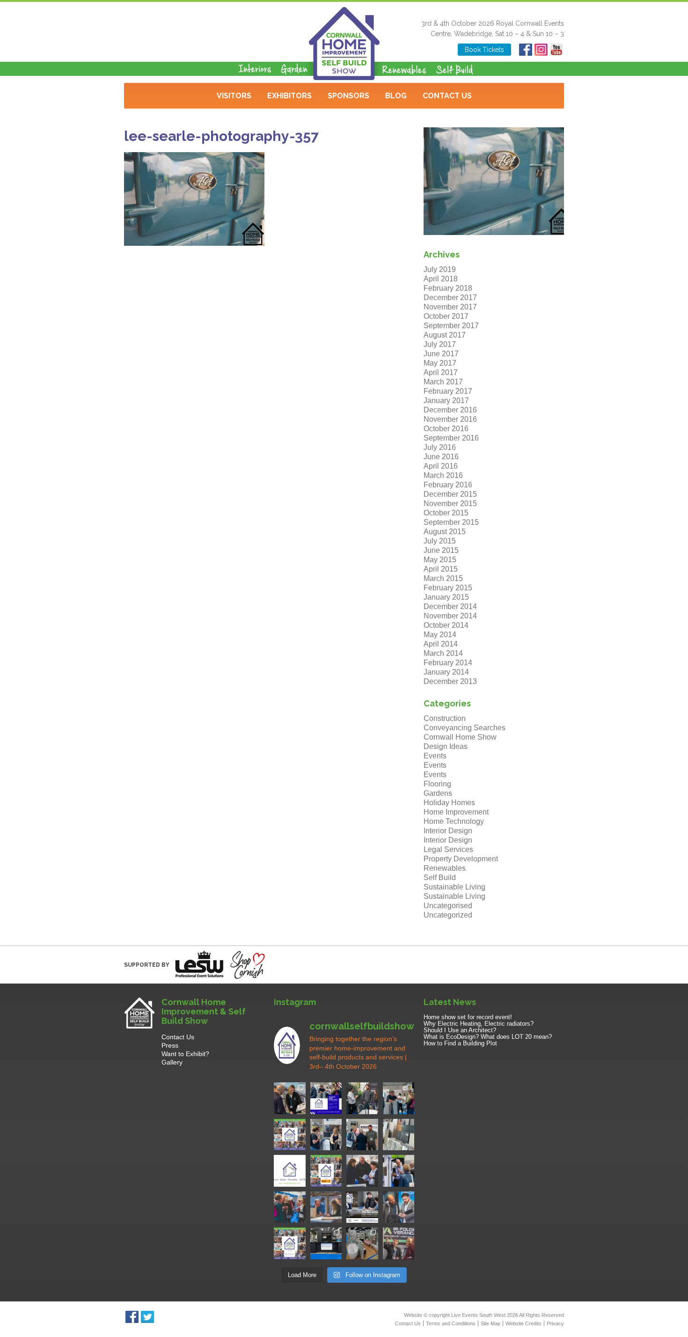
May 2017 (440, 363)
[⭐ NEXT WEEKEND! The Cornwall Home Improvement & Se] (326, 1171)
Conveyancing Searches (464, 728)
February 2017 (448, 391)
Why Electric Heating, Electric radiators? (479, 1023)
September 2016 (451, 438)
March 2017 (443, 382)
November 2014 (450, 616)
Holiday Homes (449, 803)
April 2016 (441, 466)
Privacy (555, 1323)
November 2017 (450, 307)
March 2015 (443, 578)
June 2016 (441, 457)
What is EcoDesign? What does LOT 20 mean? (488, 1036)
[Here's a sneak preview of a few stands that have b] (362, 1243)
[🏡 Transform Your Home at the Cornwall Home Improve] (362, 1135)
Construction (445, 718)
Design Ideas (446, 746)
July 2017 (440, 344)
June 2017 (441, 354)
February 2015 (448, 588)
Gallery (172, 1062)
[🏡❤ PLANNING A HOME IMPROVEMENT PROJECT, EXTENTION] (290, 1207)
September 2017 (451, 326)
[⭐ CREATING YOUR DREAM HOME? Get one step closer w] (326, 1207)
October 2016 (446, 429)
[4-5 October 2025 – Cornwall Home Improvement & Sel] (326, 1098)
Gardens (438, 793)
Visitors (234, 95)
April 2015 (441, 569)
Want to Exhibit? (185, 1054)
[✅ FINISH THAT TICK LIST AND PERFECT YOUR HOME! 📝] (399, 1098)
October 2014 (446, 625)
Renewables (445, 868)
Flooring (437, 784)
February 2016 (448, 485)
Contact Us (447, 95)
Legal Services (448, 849)
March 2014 (443, 653)
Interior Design (448, 831)
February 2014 (448, 663)
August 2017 (445, 335)
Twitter (147, 1317)
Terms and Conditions (451, 1323)
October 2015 (446, 513)
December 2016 (450, 410)
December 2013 (450, 681)
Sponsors (348, 95)
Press (169, 1045)
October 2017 (446, 316)
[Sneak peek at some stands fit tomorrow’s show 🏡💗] (326, 1243)
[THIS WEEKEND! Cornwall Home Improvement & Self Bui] (399, 1243)
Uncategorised (448, 906)
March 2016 (443, 475)
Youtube (556, 50)
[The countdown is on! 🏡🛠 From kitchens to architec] (290, 1135)
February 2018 (448, 288)
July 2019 (440, 269)
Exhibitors (289, 95)
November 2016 (450, 419)
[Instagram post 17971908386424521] (290, 1171)
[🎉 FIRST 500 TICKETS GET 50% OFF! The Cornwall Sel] (290, 1098)
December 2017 (450, 297)
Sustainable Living (454, 887)
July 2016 (440, 447)
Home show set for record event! (468, 1017)
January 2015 (446, 597)
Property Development (461, 859)
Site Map (490, 1323)
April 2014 (441, 644)
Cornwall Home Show (460, 737)
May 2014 (440, 635)
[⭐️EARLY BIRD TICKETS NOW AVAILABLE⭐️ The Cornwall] (362, 1207)
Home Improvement (456, 812)
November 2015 (450, 503)
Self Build (440, 878)
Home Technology (454, 821)
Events (435, 756)
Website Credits (523, 1323)
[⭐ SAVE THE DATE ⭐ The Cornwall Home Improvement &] (399, 1207)
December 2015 (450, 494)
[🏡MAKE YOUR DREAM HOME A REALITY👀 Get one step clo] (399, 1171)
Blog (396, 95)
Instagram (541, 50)
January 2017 (446, 400)
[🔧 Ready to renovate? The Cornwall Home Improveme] (399, 1135)
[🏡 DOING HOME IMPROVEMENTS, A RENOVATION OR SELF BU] (290, 1243)
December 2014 (450, 606)
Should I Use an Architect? (460, 1030)
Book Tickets (484, 49)
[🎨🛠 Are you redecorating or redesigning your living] (362, 1098)
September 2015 (451, 522)
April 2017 (441, 372)
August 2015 (445, 532)
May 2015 (440, 560)
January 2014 (446, 672)
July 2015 (440, 541)
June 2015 (441, 550)
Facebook (525, 50)
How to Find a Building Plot (460, 1043)
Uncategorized (448, 915)
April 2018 (441, 279)
